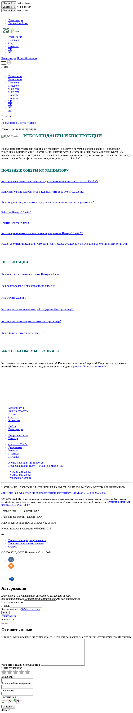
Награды (13, 456)
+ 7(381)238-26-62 (20, 471)
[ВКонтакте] (11, 561)
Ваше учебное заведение (15, 683)
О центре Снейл (18, 444)
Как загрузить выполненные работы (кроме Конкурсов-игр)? (37, 309)
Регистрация (15, 20)
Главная (6, 116)
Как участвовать (18, 410)
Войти (12, 426)
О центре (13, 43)
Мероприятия (16, 407)
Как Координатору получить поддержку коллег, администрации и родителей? (47, 202)
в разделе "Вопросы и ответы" (89, 366)
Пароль (5, 605)
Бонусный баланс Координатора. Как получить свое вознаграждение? (42, 191)
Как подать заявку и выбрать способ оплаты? (28, 285)
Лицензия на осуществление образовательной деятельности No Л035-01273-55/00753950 (53, 492)
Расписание (15, 36)
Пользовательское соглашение (26, 543)
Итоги (12, 414)
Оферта (12, 546)
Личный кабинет (18, 23)
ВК (10, 52)
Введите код (8, 696)
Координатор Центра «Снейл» (19, 122)
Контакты (14, 420)
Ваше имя (7, 676)
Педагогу (13, 40)
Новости (13, 46)
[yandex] (2, 623)
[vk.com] (6, 623)
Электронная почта (12, 602)
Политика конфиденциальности (27, 540)
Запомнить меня (11, 609)
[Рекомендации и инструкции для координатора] (10, 31)
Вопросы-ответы (18, 435)
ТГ (10, 49)
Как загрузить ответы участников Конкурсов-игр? (31, 321)
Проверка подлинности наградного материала (35, 465)
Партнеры (14, 453)
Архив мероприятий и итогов (26, 462)
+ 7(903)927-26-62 (20, 474)
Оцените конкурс (11, 667)
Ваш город (7, 690)
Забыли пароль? (30, 609)
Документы (15, 447)
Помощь (13, 438)
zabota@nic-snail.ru (20, 477)
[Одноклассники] (11, 567)
